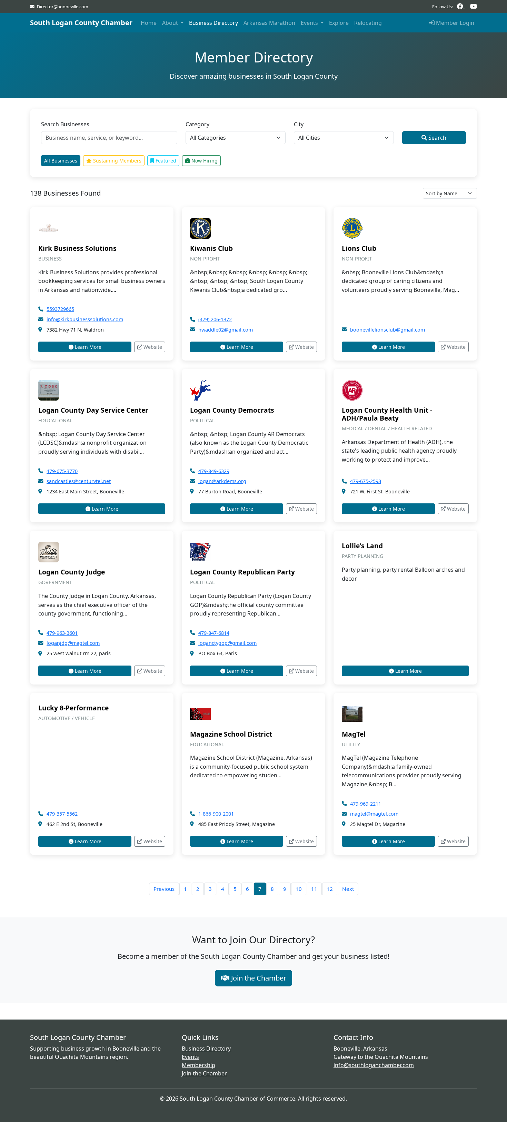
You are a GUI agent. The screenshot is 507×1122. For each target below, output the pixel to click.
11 (314, 888)
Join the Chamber (257, 978)
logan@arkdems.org (222, 481)
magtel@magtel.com (374, 813)
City (299, 124)
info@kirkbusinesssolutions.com (85, 319)
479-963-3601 (62, 633)
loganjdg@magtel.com (73, 643)
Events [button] (310, 23)
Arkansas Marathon (269, 23)
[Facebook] (461, 6)
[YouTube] (473, 6)
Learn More (87, 347)
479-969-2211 (365, 803)
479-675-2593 (365, 481)
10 (299, 888)
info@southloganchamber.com (374, 1065)
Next (348, 888)
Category (197, 124)
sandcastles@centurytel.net (79, 481)
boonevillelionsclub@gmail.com (387, 329)
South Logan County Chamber (81, 22)
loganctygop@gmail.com (227, 643)
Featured (165, 160)
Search (436, 137)
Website (152, 347)
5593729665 (60, 309)
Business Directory (213, 23)
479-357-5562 (62, 813)
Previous (164, 888)
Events (190, 1057)
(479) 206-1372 (215, 319)
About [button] (170, 23)
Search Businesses (65, 124)
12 (330, 888)
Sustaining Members (116, 160)
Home (149, 23)
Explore (339, 23)
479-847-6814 (213, 633)
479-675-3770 (62, 471)
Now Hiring (204, 160)
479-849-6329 (213, 471)
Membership (198, 1065)
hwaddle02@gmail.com (225, 329)
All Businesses (60, 160)
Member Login (454, 23)
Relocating (368, 23)
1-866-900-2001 (216, 813)
